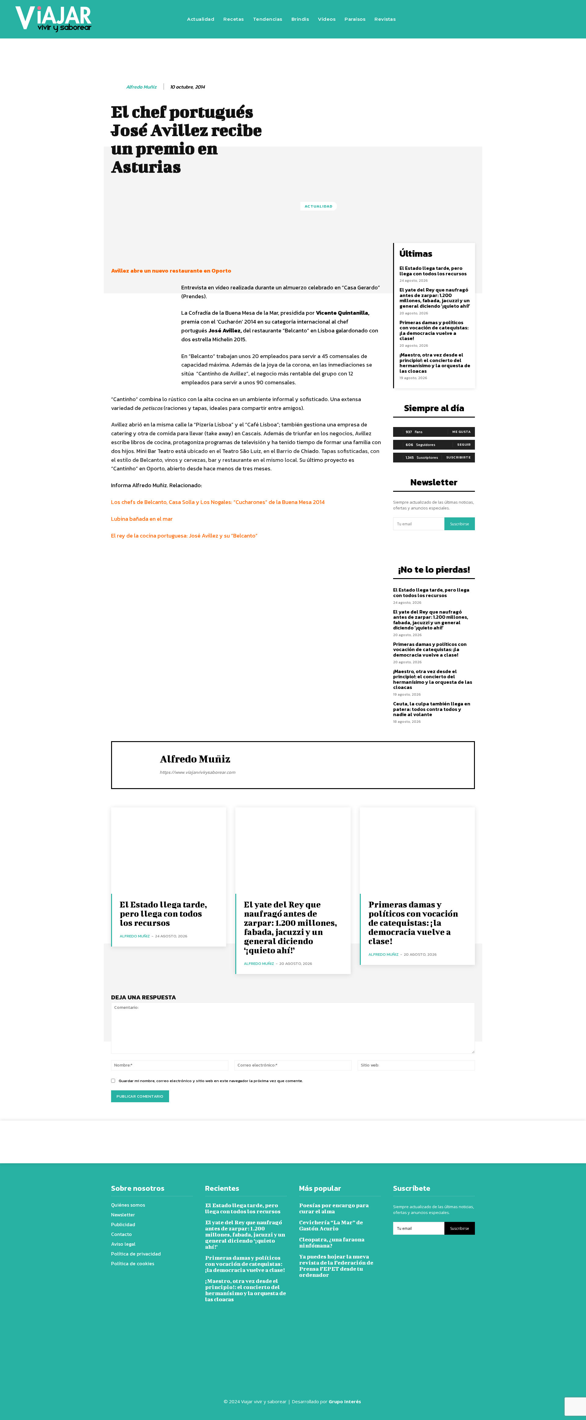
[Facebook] (478, 19)
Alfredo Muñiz (141, 87)
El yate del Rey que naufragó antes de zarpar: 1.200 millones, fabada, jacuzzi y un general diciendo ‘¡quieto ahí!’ (435, 298)
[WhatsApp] (379, 1137)
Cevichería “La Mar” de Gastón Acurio (331, 1225)
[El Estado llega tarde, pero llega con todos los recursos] (168, 850)
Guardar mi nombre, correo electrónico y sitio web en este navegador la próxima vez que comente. (211, 1081)
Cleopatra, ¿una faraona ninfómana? (331, 1242)
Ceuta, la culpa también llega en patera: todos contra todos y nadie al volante (431, 709)
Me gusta (461, 431)
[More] (319, 249)
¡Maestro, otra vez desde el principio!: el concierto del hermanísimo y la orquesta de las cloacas (435, 363)
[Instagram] (496, 19)
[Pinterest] (365, 1137)
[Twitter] (515, 19)
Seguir (464, 444)
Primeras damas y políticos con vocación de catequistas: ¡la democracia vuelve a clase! (434, 330)
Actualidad (319, 206)
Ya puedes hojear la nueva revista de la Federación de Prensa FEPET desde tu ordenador (336, 1265)
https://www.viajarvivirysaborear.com (197, 772)
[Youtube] (533, 19)
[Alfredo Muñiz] (118, 87)
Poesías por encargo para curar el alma (334, 1208)
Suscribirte (458, 457)
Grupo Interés (345, 1401)
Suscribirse (459, 524)
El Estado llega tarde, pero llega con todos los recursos (433, 270)
